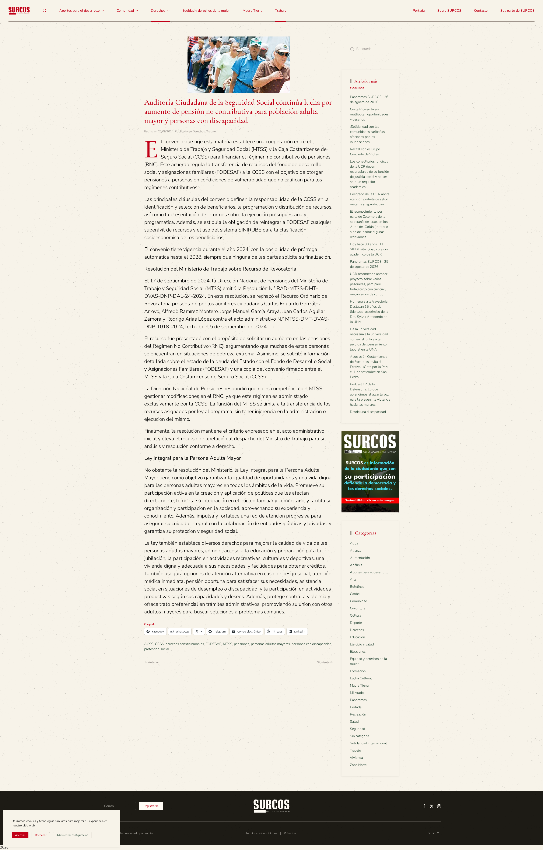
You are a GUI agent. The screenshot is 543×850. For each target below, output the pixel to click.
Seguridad (357, 729)
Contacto (481, 10)
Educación (357, 637)
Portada (419, 10)
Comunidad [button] (125, 10)
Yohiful (149, 833)
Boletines (357, 586)
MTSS (227, 644)
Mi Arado (357, 692)
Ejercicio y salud (362, 644)
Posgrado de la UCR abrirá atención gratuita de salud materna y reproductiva (369, 199)
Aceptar (20, 835)
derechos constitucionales (185, 644)
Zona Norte (358, 765)
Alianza (355, 550)
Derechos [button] (158, 10)
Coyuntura (357, 608)
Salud (354, 721)
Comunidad (358, 601)
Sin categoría (359, 736)
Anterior (153, 662)
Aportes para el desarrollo (369, 572)
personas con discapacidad (311, 644)
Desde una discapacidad (368, 412)
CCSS (159, 644)
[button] (44, 10)
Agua (354, 543)
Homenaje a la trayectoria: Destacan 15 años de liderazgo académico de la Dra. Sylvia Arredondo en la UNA (369, 311)
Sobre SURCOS (449, 10)
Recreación (358, 714)
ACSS (148, 644)
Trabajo (280, 10)
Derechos (199, 131)
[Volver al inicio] (19, 10)
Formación (358, 671)
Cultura (355, 615)
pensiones (241, 644)
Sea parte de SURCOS (517, 10)
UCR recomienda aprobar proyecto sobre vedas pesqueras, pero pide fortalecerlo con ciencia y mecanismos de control (368, 284)
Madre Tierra (252, 10)
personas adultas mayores (270, 644)
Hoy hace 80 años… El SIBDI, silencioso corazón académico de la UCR (369, 249)
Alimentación (360, 557)
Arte (353, 579)
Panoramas (358, 700)
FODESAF (213, 644)
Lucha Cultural (361, 678)
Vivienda (356, 757)
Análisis (356, 565)
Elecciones (358, 651)
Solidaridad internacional (368, 743)
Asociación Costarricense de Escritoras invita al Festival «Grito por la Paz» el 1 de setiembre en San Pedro (369, 366)
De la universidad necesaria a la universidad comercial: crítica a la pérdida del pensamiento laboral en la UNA (369, 339)
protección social (156, 649)
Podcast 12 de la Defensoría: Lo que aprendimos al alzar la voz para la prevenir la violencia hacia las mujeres (370, 394)
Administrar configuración (72, 835)
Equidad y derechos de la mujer (206, 10)
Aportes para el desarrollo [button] (79, 10)
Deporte (356, 622)
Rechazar (40, 835)
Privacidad (290, 833)
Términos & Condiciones (261, 833)
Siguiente (323, 662)
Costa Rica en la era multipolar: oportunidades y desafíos (369, 114)
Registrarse (151, 806)
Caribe (355, 594)
